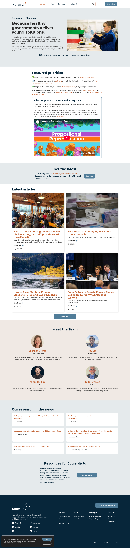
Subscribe (89, 176)
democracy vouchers (68, 87)
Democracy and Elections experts (65, 174)
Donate (99, 4)
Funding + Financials (96, 516)
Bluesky (17, 527)
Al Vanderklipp (37, 381)
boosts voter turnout (89, 90)
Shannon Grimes (37, 350)
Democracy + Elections (63, 520)
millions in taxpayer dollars (64, 92)
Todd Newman (92, 381)
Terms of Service (96, 542)
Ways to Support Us (95, 519)
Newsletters (111, 4)
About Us (74, 4)
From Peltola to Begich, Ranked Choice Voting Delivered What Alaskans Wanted (91, 295)
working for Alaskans (87, 77)
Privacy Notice (105, 542)
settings (20, 542)
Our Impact (61, 4)
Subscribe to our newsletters (106, 505)
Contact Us (36, 531)
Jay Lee (92, 350)
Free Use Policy (114, 542)
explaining (58, 81)
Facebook (18, 523)
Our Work (41, 4)
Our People (111, 516)
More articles (65, 316)
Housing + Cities (64, 523)
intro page (60, 116)
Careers (110, 519)
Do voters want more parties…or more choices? (32, 446)
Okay (46, 539)
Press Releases (79, 516)
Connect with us (87, 475)
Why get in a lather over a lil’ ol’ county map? (84, 446)
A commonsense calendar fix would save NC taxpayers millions (37, 431)
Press (52, 4)
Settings (47, 543)
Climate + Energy (64, 516)
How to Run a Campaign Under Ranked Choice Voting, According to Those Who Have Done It (37, 234)
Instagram (36, 523)
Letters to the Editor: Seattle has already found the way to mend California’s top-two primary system (90, 432)
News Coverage (79, 519)
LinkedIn (35, 527)
